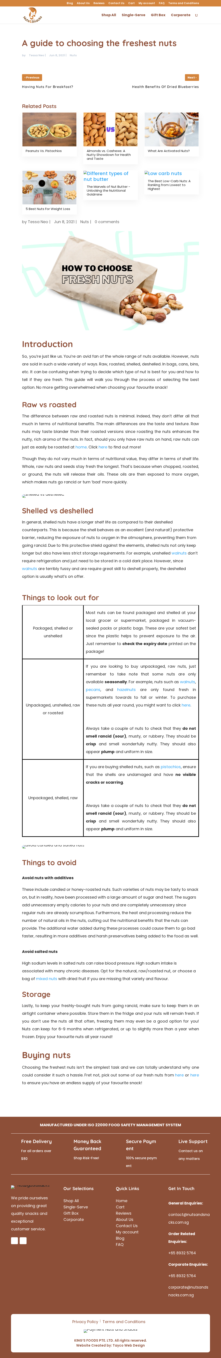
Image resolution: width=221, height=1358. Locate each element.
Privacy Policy (85, 1321)
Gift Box (158, 15)
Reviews (98, 3)
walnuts (179, 553)
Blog (70, 3)
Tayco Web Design (129, 1345)
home (81, 447)
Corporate (180, 15)
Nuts (73, 55)
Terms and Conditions (183, 3)
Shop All (108, 15)
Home (121, 1201)
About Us (83, 3)
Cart (131, 3)
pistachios (171, 766)
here (103, 447)
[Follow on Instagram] (23, 1240)
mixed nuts (46, 978)
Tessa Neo (36, 55)
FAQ (161, 3)
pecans (93, 689)
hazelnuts (126, 689)
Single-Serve (133, 15)
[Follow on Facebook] (14, 1240)
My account (147, 3)
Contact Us (116, 3)
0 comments (107, 221)
